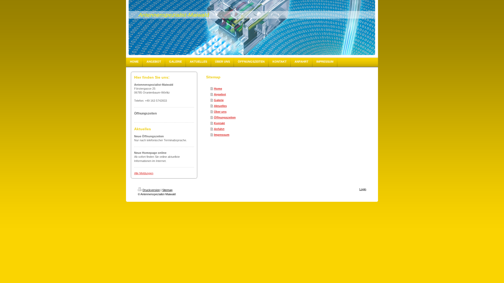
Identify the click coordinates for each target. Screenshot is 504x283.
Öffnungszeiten (225, 117)
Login (362, 189)
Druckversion (151, 190)
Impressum (221, 134)
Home (218, 88)
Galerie (219, 100)
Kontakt (219, 123)
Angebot (220, 94)
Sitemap (167, 190)
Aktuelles (220, 105)
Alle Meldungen (143, 173)
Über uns (220, 111)
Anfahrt (219, 128)
